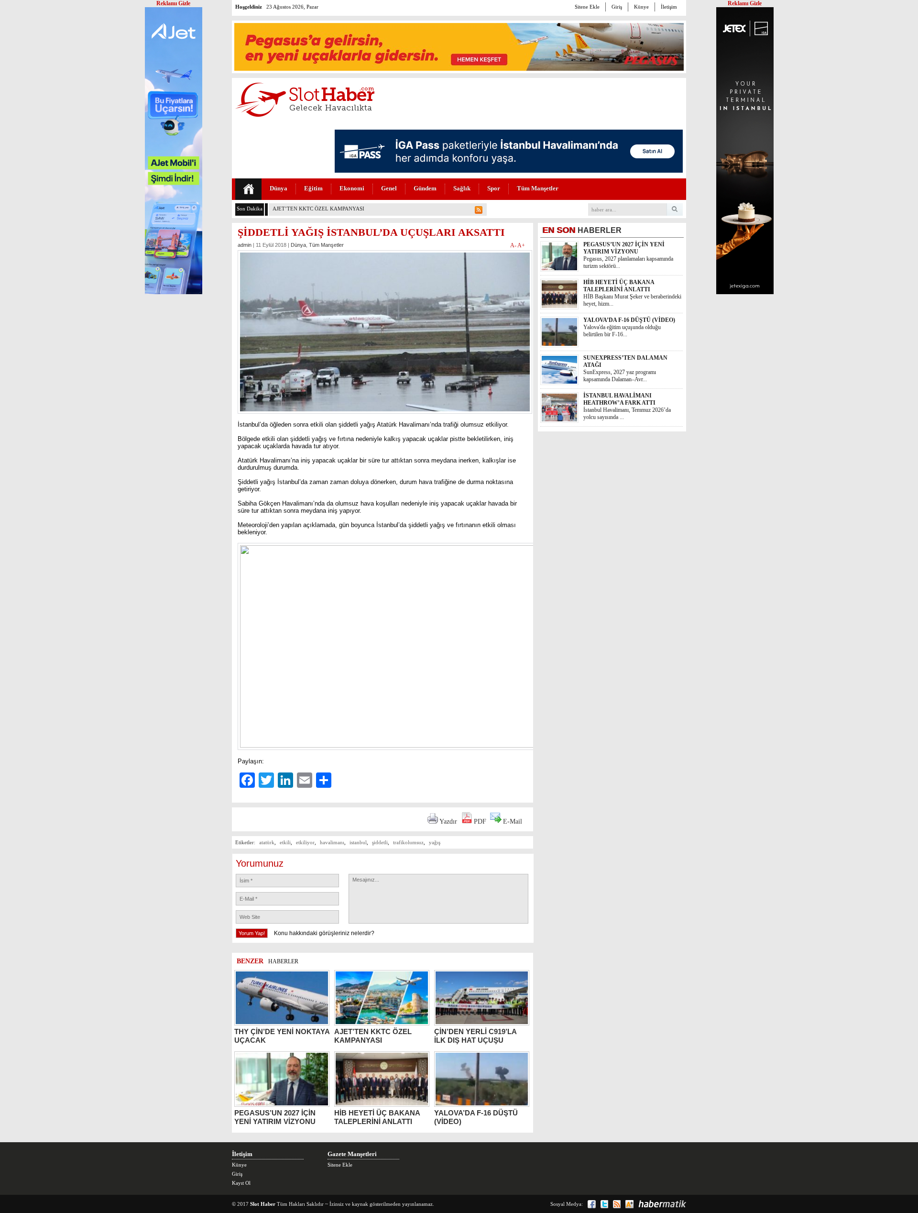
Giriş (617, 7)
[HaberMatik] (662, 1204)
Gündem (425, 188)
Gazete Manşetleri (352, 1154)
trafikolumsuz (408, 842)
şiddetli (380, 842)
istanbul (358, 842)
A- (513, 245)
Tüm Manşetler (537, 188)
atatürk (266, 842)
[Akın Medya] (629, 1204)
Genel (389, 188)
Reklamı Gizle (745, 3)
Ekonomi (351, 188)
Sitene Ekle (587, 7)
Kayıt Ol (241, 1183)
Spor (493, 188)
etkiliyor (305, 842)
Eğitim (313, 188)
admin (244, 245)
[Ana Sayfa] (248, 189)
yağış (434, 842)
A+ (521, 245)
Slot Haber (262, 1204)
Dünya (278, 188)
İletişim (669, 7)
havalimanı (332, 842)
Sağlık (461, 188)
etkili (285, 842)
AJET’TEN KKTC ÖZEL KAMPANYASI (318, 208)
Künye (641, 7)
